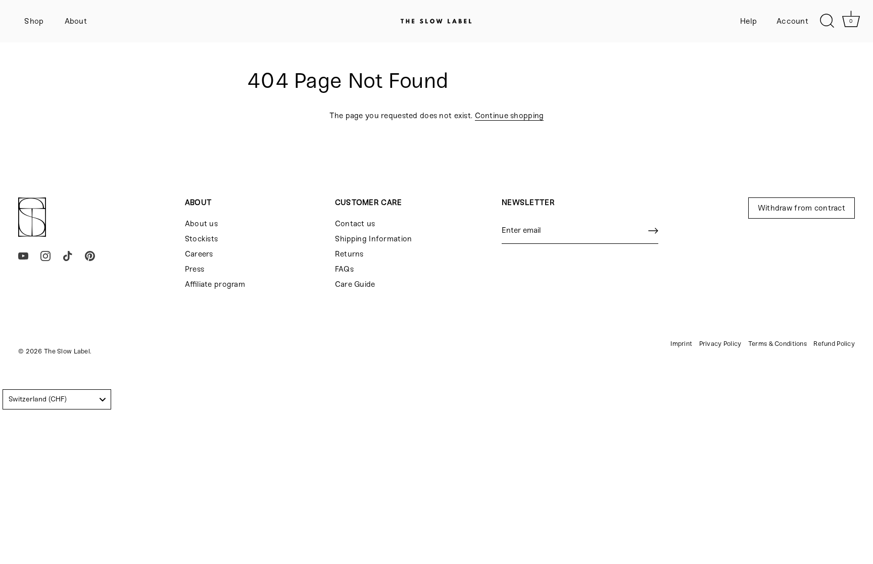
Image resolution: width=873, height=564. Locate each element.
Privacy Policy (720, 343)
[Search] (827, 21)
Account (792, 21)
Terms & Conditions (777, 343)
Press (194, 269)
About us (201, 223)
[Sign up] (653, 231)
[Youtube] (23, 255)
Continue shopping (509, 115)
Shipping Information (373, 238)
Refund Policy (834, 343)
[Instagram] (45, 255)
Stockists (201, 238)
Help (748, 21)
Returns (349, 254)
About (76, 21)
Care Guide (355, 284)
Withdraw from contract (801, 208)
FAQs (344, 269)
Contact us (355, 223)
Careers (199, 254)
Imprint (681, 343)
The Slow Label (67, 351)
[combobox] (57, 399)
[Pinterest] (90, 255)
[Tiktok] (68, 255)
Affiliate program (215, 284)
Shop (33, 21)
